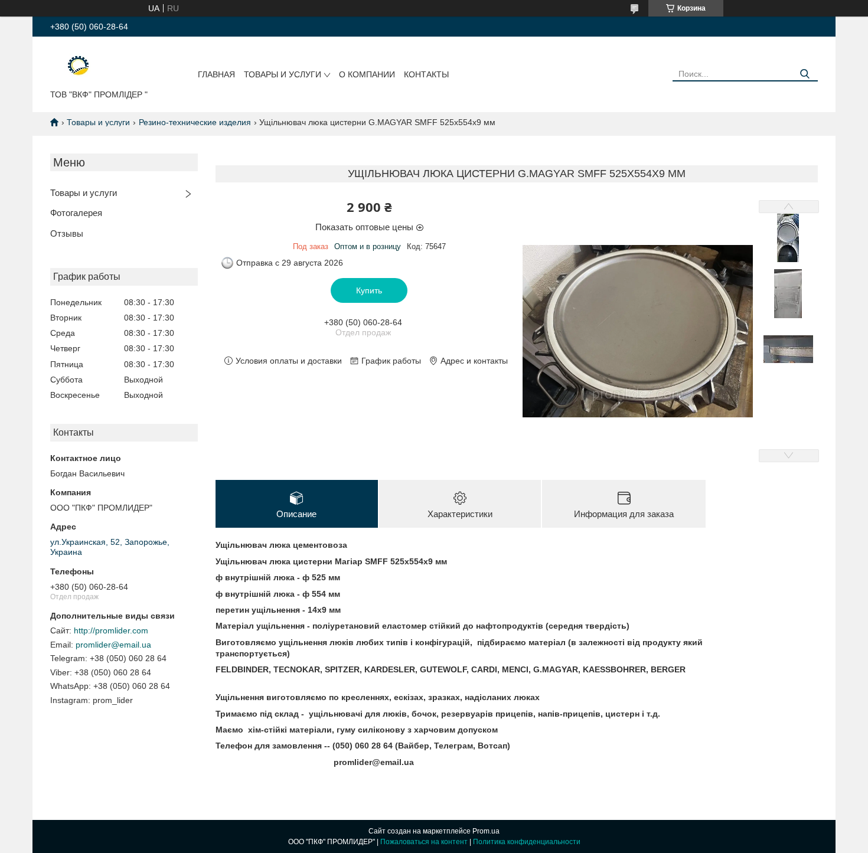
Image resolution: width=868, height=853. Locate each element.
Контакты (426, 74)
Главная (216, 74)
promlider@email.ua (113, 644)
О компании (367, 74)
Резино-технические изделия (195, 122)
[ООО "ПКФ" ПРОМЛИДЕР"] (70, 65)
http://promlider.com (111, 630)
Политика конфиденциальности (526, 842)
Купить (369, 290)
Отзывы (66, 233)
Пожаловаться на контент (424, 842)
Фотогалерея (76, 213)
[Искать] (804, 74)
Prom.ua (486, 831)
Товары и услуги (282, 74)
